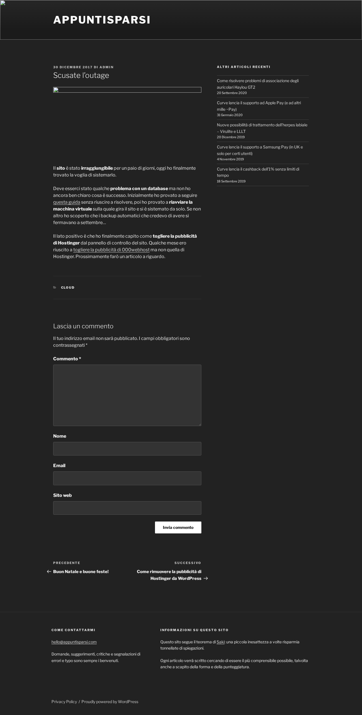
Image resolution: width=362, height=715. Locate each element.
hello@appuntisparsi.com (74, 641)
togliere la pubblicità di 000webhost (111, 249)
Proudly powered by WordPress (109, 701)
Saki (221, 641)
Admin (107, 67)
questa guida (66, 202)
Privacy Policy (64, 701)
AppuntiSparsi (102, 20)
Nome (59, 436)
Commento (67, 358)
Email (59, 465)
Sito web (62, 495)
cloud (68, 288)
